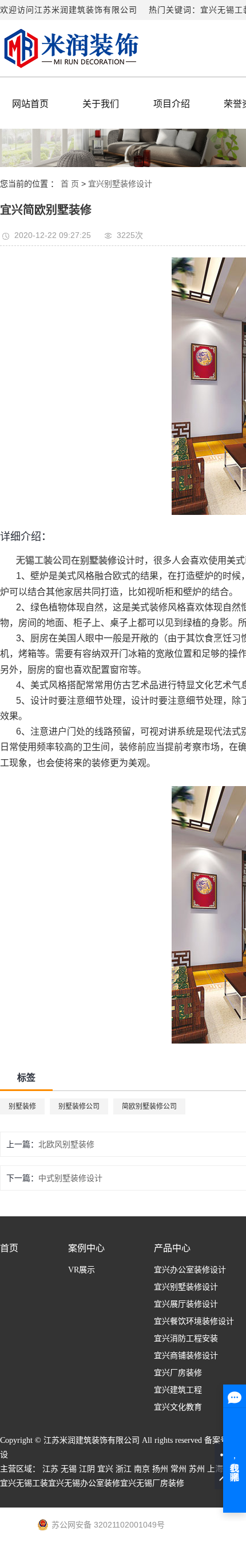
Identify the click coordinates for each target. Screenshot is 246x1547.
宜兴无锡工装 (24, 1483)
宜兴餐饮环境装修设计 (194, 1321)
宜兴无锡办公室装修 (84, 1483)
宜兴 (105, 1469)
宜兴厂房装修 (178, 1372)
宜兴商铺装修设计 (186, 1355)
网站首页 (30, 104)
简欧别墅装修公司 (149, 1106)
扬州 (160, 1469)
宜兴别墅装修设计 (120, 183)
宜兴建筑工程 (178, 1390)
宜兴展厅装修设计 (186, 1304)
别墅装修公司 (79, 1106)
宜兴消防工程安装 (186, 1338)
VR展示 (81, 1270)
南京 (142, 1469)
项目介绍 (171, 104)
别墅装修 (22, 1106)
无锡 (69, 1469)
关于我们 (100, 104)
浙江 (124, 1469)
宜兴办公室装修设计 (190, 1270)
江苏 (50, 1469)
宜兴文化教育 (178, 1407)
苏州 (197, 1469)
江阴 (87, 1469)
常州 (178, 1469)
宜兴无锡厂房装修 (152, 1483)
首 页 (70, 183)
